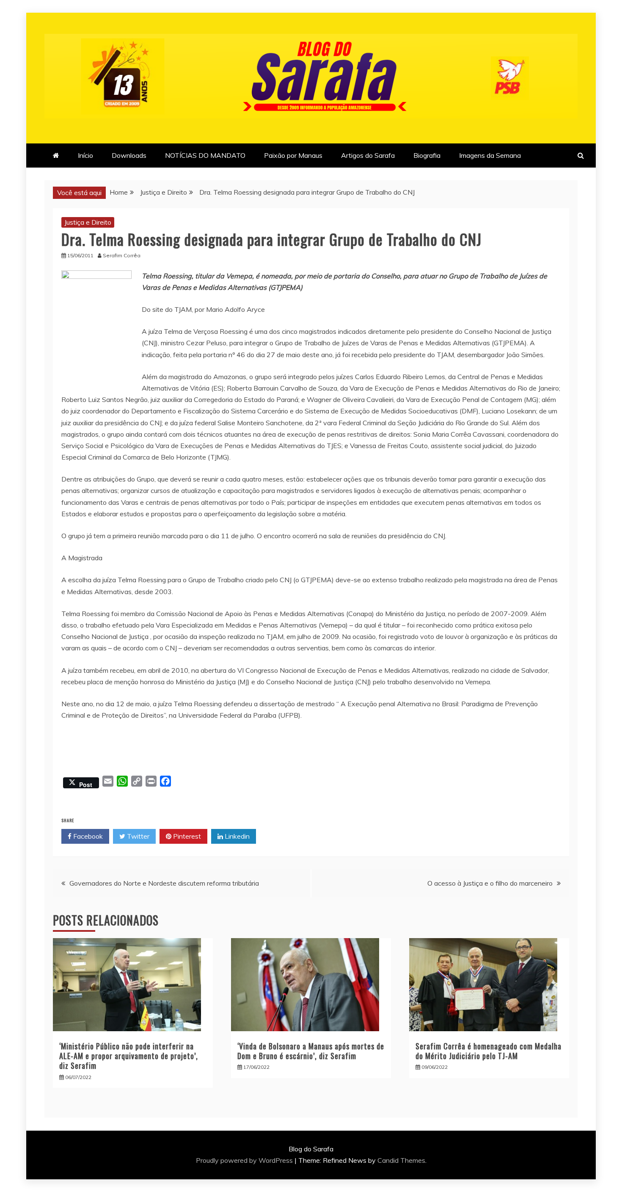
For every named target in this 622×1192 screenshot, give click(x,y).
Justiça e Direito (87, 222)
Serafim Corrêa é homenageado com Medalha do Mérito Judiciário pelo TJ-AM (488, 1051)
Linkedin (236, 836)
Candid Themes (401, 1160)
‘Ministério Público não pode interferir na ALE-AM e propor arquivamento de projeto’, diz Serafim (128, 1056)
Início (85, 155)
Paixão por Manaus (293, 155)
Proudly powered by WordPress (245, 1160)
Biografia (426, 155)
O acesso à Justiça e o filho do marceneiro (490, 883)
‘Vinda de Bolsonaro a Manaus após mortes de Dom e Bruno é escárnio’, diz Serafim (310, 1051)
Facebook (87, 836)
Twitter (137, 836)
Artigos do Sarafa (368, 155)
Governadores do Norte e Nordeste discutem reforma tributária (164, 883)
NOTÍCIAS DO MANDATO (205, 155)
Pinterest (186, 836)
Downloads (129, 155)
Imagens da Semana (490, 155)
